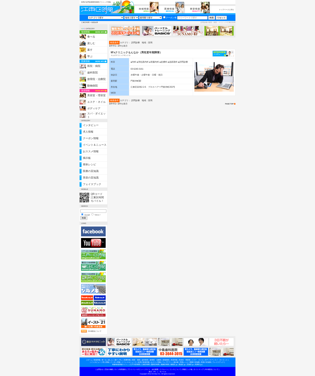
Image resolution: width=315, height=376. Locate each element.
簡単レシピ (89, 164)
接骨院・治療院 (96, 79)
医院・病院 (93, 66)
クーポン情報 (91, 138)
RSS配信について (94, 331)
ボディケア (93, 108)
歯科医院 (92, 72)
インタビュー (91, 125)
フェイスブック (92, 184)
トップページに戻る (226, 9)
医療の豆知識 (91, 171)
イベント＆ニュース (94, 144)
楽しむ (91, 43)
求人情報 (88, 131)
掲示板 (87, 158)
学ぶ (90, 56)
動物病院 (92, 85)
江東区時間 (85, 22)
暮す (90, 49)
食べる (91, 36)
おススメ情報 (91, 151)
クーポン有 (171, 17)
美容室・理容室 (96, 95)
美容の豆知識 (91, 177)
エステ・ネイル (96, 101)
